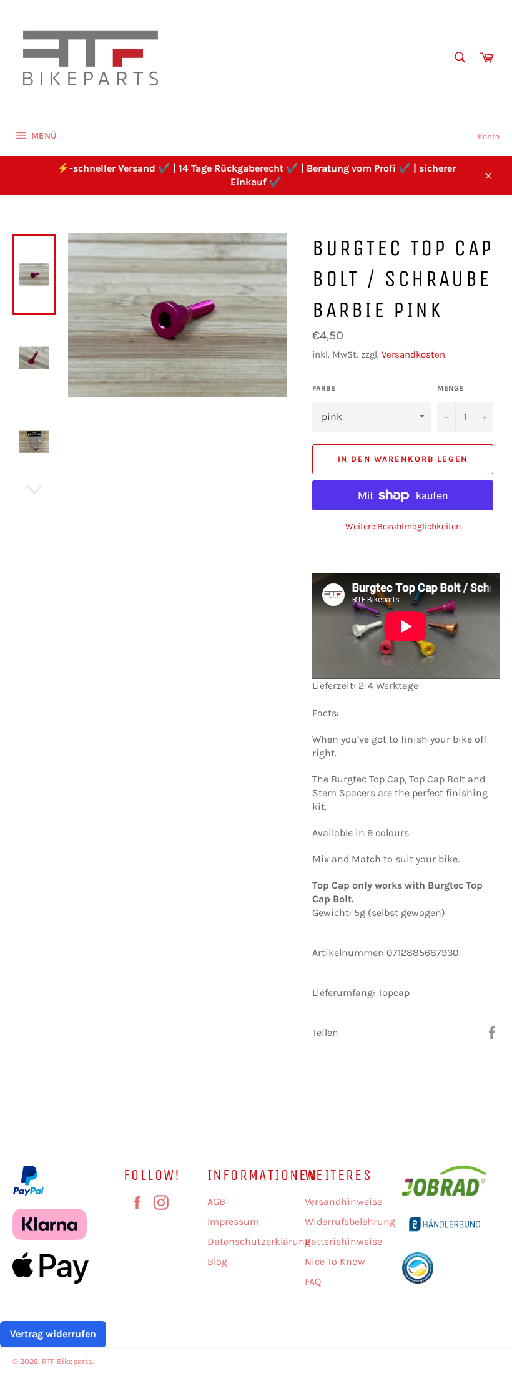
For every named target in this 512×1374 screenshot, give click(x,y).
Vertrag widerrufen (53, 1334)
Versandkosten (413, 354)
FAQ (313, 1281)
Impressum (233, 1221)
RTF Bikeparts (67, 1361)
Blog (217, 1261)
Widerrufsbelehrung (350, 1221)
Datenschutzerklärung (258, 1241)
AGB (216, 1201)
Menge (450, 388)
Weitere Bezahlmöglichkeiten (403, 526)
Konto (489, 136)
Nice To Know (335, 1261)
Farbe (323, 388)
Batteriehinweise (343, 1241)
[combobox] (459, 58)
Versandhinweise (343, 1201)
